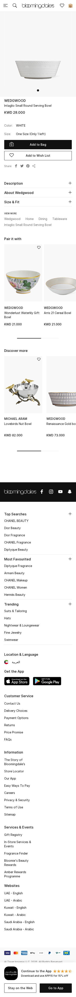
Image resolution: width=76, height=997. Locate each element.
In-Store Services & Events (17, 844)
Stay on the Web (20, 988)
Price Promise (13, 732)
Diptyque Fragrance (18, 566)
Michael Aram (15, 418)
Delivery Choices (15, 710)
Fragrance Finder (16, 853)
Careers (9, 793)
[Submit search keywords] (15, 6)
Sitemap (10, 814)
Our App (10, 778)
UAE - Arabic (13, 900)
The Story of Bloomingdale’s (14, 762)
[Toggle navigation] (5, 6)
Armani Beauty (14, 573)
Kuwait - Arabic (15, 915)
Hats (7, 618)
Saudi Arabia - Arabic (19, 929)
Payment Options (16, 718)
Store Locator (14, 771)
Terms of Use (13, 807)
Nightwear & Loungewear (21, 625)
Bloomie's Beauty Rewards (16, 863)
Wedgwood (15, 100)
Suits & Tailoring (15, 611)
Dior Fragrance (14, 535)
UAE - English (13, 893)
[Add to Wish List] (39, 248)
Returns (9, 725)
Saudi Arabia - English (19, 922)
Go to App (55, 988)
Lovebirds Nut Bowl (17, 424)
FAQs (8, 739)
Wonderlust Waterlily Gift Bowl (21, 315)
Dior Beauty (12, 528)
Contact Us (12, 703)
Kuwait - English (15, 907)
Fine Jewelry (13, 632)
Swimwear (11, 640)
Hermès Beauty (14, 594)
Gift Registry (13, 835)
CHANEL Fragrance (17, 542)
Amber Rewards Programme (15, 874)
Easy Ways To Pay (17, 785)
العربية (16, 662)
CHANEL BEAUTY (16, 521)
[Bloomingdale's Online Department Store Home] (38, 5)
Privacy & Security (17, 800)
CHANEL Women (15, 587)
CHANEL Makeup (16, 580)
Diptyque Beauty (16, 549)
